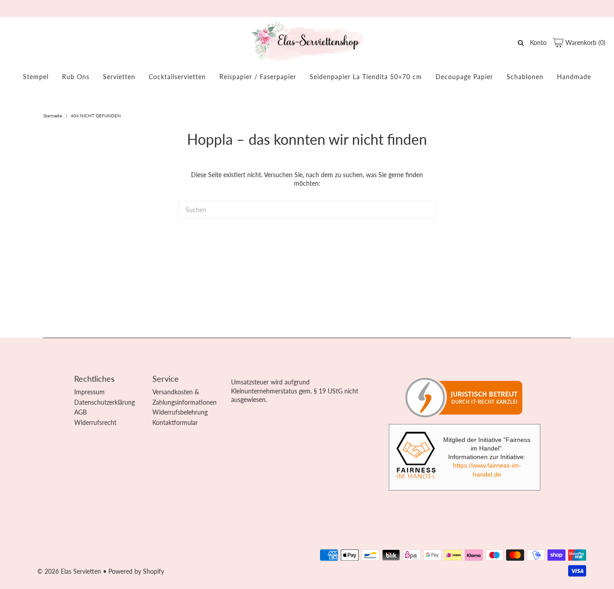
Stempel (36, 76)
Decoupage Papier (464, 76)
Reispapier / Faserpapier (257, 76)
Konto (538, 42)
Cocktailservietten (177, 76)
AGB (80, 412)
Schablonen (525, 76)
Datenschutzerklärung (104, 402)
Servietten (119, 76)
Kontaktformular (175, 422)
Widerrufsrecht (95, 422)
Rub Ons (75, 76)
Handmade (574, 76)
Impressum (89, 392)
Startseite (52, 115)
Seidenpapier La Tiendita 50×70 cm (366, 76)
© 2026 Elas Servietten (69, 571)
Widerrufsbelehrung (180, 412)
